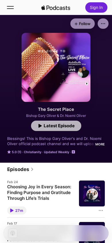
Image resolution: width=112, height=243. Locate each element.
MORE (100, 144)
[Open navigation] (10, 7)
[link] (20, 169)
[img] (55, 7)
